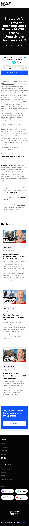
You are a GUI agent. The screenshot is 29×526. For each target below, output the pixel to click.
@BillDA (16, 81)
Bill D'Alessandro (6, 476)
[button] (26, 4)
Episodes (4, 450)
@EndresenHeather (8, 84)
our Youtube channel (10, 192)
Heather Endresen (6, 479)
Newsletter (4, 447)
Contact (3, 454)
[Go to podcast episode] (14, 257)
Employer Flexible (6, 129)
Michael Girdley (6, 469)
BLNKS (23, 522)
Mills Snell (4, 472)
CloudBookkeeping (7, 165)
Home (3, 444)
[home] (6, 4)
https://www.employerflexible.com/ (12, 156)
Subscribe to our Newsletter (14, 73)
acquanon (21, 205)
